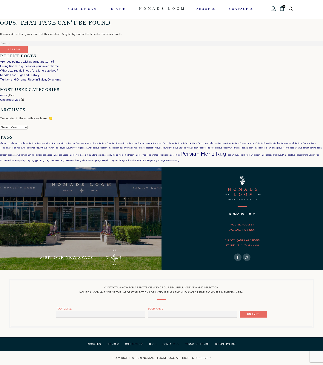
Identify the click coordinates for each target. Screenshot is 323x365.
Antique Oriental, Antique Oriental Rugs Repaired (255, 143)
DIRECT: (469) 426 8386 (242, 240)
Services (118, 9)
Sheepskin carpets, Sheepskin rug (98, 161)
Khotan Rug (157, 155)
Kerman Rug (145, 155)
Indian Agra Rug (120, 155)
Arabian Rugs (106, 148)
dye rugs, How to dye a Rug (165, 148)
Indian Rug (133, 155)
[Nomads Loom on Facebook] (238, 257)
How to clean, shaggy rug (270, 148)
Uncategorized (10, 99)
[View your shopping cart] (282, 10)
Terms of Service (197, 344)
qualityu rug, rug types (29, 161)
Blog (152, 344)
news (3, 95)
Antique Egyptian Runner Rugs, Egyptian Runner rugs (124, 143)
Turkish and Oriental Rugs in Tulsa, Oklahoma (30, 79)
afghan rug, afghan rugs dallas (14, 143)
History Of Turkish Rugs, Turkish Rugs (241, 148)
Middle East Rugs (171, 155)
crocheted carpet (145, 148)
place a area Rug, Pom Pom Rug (280, 155)
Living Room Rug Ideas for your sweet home (29, 66)
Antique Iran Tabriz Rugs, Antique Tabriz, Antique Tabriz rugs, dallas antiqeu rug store (190, 143)
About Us (206, 9)
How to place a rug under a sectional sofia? (92, 155)
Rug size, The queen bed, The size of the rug (60, 161)
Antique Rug (93, 148)
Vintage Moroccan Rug (168, 161)
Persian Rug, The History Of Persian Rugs (246, 155)
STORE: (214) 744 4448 (242, 245)
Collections (82, 9)
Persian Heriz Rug (203, 154)
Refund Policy (225, 344)
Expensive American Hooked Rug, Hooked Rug (200, 148)
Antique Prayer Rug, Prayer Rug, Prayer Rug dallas (63, 148)
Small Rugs (119, 161)
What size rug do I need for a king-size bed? (29, 70)
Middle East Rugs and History (20, 75)
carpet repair (119, 148)
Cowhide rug (131, 148)
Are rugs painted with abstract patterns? (27, 61)
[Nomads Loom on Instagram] (246, 257)
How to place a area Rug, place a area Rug (54, 155)
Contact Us (242, 9)
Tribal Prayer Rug (149, 161)
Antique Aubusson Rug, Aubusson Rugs (48, 143)
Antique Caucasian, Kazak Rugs (83, 143)
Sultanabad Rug (133, 161)
